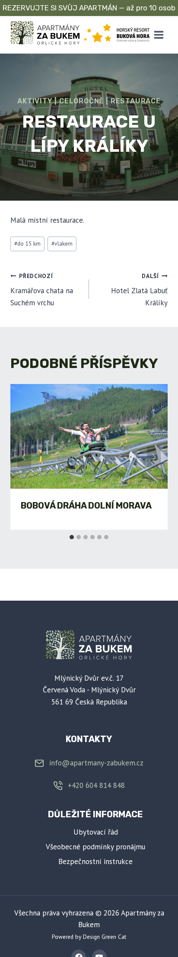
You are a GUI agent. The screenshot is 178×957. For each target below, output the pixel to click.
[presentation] (89, 436)
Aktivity (34, 101)
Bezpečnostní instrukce (95, 861)
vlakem (62, 243)
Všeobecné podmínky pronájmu (95, 846)
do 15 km (27, 243)
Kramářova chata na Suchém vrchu (41, 289)
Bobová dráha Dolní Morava (86, 505)
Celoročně (81, 101)
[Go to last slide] (24, 457)
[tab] (72, 537)
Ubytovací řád (95, 832)
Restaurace (136, 101)
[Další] (154, 457)
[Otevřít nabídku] (158, 34)
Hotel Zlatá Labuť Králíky (139, 289)
